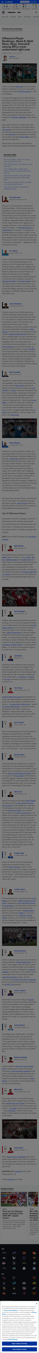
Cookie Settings (13, 1339)
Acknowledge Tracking (19, 1349)
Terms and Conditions (11, 1310)
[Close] (36, 1303)
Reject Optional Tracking (19, 1343)
